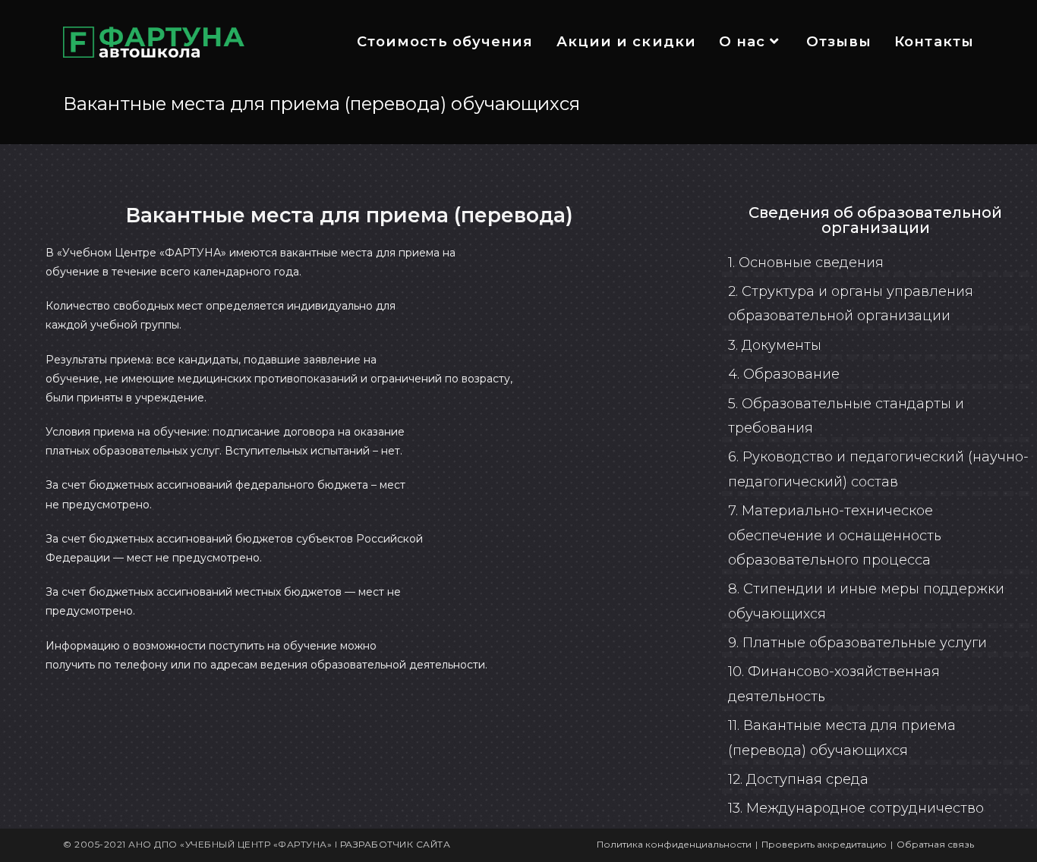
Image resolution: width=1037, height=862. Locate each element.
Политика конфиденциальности (674, 844)
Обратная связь (935, 844)
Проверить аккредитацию (824, 844)
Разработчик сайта (395, 844)
